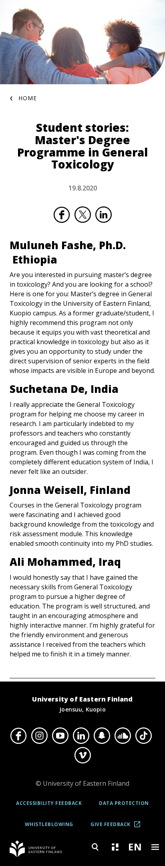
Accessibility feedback (49, 803)
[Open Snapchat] (102, 736)
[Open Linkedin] (81, 736)
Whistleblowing (49, 824)
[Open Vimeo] (82, 755)
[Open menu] (155, 847)
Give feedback (118, 827)
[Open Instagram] (39, 736)
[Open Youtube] (60, 736)
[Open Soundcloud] (122, 736)
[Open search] (95, 847)
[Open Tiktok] (143, 736)
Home (27, 98)
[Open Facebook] (18, 736)
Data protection (124, 803)
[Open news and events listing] (115, 847)
